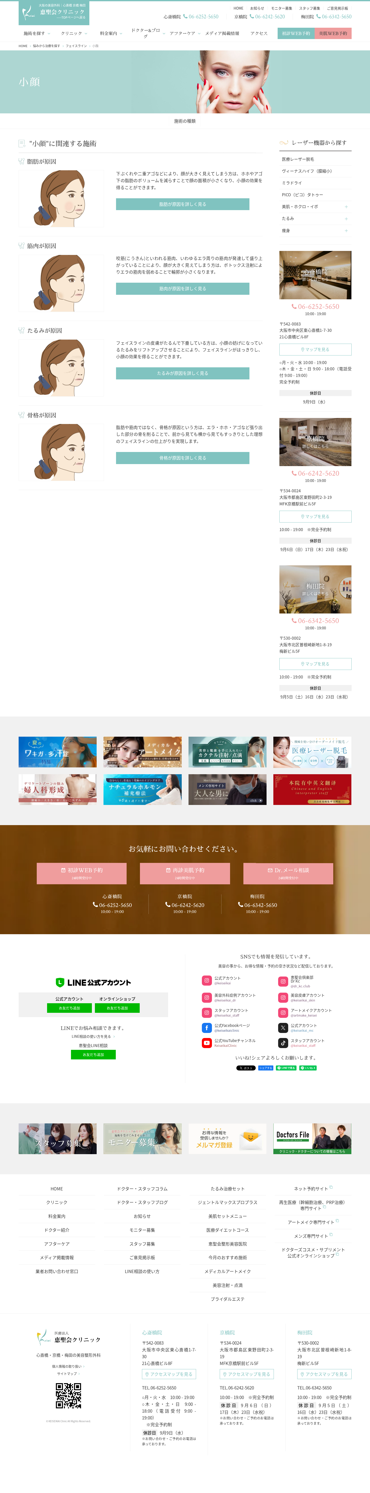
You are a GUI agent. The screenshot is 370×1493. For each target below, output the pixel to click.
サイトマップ (67, 1373)
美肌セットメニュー (227, 1216)
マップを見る (317, 349)
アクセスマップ (171, 1374)
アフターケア (182, 33)
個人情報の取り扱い (67, 1366)
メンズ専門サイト (311, 1236)
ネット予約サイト (311, 1188)
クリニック (71, 33)
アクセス (259, 33)
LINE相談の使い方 (142, 1271)
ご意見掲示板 (142, 1257)
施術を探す (34, 33)
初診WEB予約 (296, 33)
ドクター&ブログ (145, 33)
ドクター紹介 (56, 1230)
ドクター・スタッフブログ (142, 1202)
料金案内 (108, 33)
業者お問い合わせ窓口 (56, 1271)
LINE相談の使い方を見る (91, 1036)
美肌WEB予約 (333, 33)
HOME (57, 1188)
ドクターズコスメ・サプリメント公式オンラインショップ (313, 1252)
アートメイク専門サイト (311, 1222)
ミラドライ (292, 183)
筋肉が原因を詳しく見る (182, 288)
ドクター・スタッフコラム (142, 1188)
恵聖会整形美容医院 (227, 1244)
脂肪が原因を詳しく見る (182, 204)
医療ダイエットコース (227, 1230)
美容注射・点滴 (228, 1285)
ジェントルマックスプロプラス (227, 1202)
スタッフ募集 (142, 1244)
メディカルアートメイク (227, 1271)
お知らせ (142, 1216)
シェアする (266, 1068)
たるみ (288, 218)
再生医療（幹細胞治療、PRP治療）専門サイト (313, 1205)
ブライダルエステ (228, 1299)
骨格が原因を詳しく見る (182, 458)
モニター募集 (142, 1230)
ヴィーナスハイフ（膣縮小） (308, 171)
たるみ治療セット (228, 1188)
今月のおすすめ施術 (227, 1257)
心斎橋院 (152, 1332)
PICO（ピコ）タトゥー (302, 194)
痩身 (286, 230)
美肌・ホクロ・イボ (300, 206)
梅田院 (304, 1332)
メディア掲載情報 (222, 33)
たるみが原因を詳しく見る (182, 373)
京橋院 (227, 1332)
